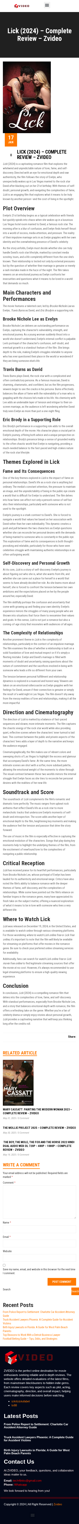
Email (7, 1236)
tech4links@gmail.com (27, 1480)
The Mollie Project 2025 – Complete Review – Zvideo (39, 1128)
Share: (72, 1036)
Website (7, 1251)
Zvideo (57, 1504)
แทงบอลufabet (21, 1401)
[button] (47, 5)
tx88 (14, 1405)
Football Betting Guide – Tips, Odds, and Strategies (30, 1338)
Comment (9, 1182)
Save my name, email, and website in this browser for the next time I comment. (39, 1271)
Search (7, 1289)
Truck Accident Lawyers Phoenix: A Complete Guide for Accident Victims (38, 1439)
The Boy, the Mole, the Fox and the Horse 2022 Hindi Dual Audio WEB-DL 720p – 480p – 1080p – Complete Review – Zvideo (38, 1146)
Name (7, 1222)
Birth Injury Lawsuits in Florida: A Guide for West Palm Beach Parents (37, 1452)
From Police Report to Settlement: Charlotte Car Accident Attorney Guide (36, 1426)
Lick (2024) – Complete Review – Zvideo (42, 154)
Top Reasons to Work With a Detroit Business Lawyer (31, 1334)
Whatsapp (20, 1484)
